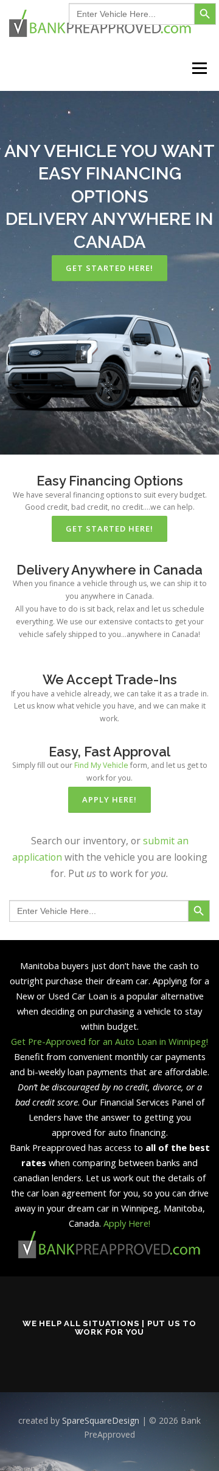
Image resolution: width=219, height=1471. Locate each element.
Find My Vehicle (101, 765)
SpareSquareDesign (100, 1420)
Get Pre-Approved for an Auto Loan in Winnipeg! (109, 1041)
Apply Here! (126, 1223)
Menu (199, 68)
